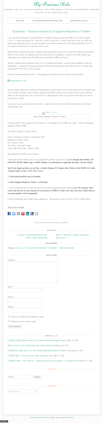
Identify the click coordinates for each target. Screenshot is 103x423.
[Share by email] (36, 213)
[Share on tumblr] (32, 213)
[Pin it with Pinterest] (23, 213)
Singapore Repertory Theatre (26, 182)
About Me (19, 20)
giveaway (64, 223)
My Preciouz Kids (51, 4)
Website (11, 306)
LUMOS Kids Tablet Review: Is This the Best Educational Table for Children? (37, 350)
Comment (11, 260)
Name (11, 286)
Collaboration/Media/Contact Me (47, 20)
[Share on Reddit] (18, 213)
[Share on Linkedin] (27, 213)
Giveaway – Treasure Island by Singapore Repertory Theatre (51, 31)
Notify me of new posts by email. (23, 321)
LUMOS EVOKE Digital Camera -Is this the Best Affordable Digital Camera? (37, 340)
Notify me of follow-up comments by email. (28, 316)
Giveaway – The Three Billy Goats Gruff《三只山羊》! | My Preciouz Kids (45, 248)
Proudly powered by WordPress (40, 417)
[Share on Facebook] (9, 213)
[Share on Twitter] (13, 213)
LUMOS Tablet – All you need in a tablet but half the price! (30, 355)
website (89, 162)
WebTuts (70, 417)
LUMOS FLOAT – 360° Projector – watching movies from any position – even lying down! (43, 360)
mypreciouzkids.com (22, 176)
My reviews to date (78, 20)
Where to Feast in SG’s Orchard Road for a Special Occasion (31, 345)
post (75, 187)
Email (11, 297)
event (58, 223)
